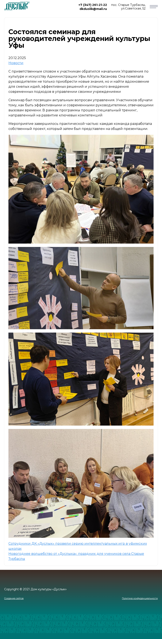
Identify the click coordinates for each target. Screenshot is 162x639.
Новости (15, 63)
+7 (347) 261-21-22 (92, 5)
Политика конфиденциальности (140, 598)
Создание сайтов (14, 598)
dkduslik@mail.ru (93, 9)
